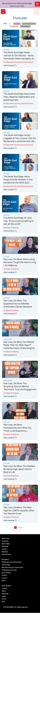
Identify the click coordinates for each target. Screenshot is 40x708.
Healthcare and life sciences (11, 562)
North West (6, 544)
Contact (4, 588)
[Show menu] (36, 12)
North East (5, 538)
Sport (4, 580)
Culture (4, 578)
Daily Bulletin (6, 585)
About (4, 591)
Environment (6, 572)
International (6, 554)
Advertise (5, 593)
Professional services (9, 570)
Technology (6, 565)
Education (5, 559)
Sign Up (37, 4)
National (5, 552)
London (4, 549)
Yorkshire (5, 541)
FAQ (3, 601)
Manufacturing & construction (12, 567)
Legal (4, 596)
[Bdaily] (3, 11)
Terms (4, 599)
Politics (4, 575)
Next (21, 527)
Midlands (5, 546)
